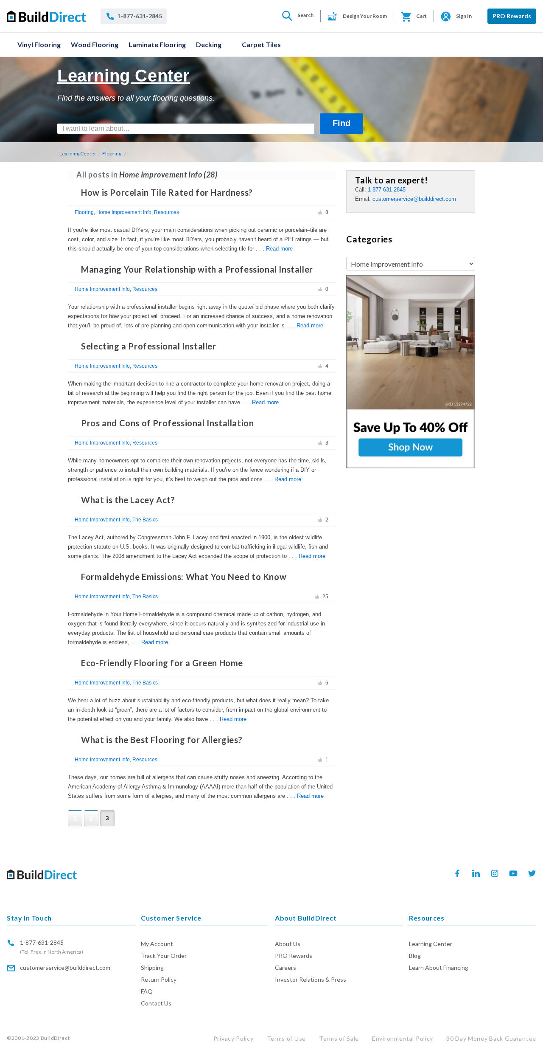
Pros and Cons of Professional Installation (167, 423)
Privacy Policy (233, 1038)
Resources (166, 212)
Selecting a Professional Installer (148, 346)
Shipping (152, 967)
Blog (415, 955)
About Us (287, 943)
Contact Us (156, 1003)
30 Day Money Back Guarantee (491, 1038)
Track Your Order (164, 955)
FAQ (147, 991)
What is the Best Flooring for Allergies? (161, 740)
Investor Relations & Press (310, 979)
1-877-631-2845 (387, 189)
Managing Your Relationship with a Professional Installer (197, 269)
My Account (157, 943)
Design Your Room (365, 16)
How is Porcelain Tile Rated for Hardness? (167, 192)
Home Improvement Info (123, 212)
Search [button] (305, 15)
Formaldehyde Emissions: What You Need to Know (183, 577)
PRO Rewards (512, 16)
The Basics (145, 520)
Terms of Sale (339, 1038)
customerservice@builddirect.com (414, 199)
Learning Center (77, 153)
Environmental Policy (402, 1038)
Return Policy (158, 979)
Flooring (111, 153)
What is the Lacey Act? (128, 500)
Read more (279, 248)
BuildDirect (55, 1038)
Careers (285, 967)
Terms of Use (286, 1038)
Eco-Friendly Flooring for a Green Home (162, 663)
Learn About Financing (438, 967)
